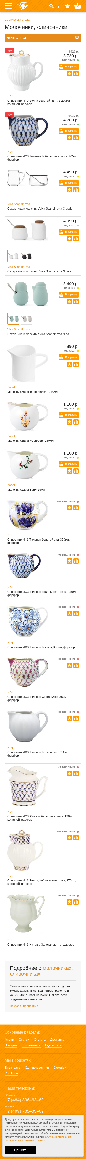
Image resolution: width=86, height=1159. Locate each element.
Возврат (11, 1045)
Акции (9, 1039)
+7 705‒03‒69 (24, 1111)
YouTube (11, 1073)
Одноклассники (37, 1067)
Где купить (53, 1045)
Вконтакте (12, 1067)
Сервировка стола (17, 19)
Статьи (24, 1039)
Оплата (40, 1039)
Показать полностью (24, 1006)
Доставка (57, 1039)
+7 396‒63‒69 (24, 1099)
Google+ (60, 1067)
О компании (31, 1045)
